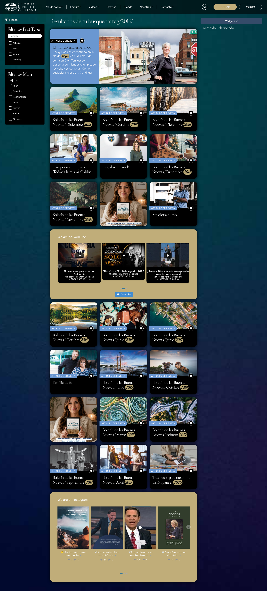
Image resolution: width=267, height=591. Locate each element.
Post (15, 48)
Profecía (17, 59)
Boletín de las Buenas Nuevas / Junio (119, 337)
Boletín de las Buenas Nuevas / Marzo (119, 432)
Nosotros (145, 7)
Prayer (16, 107)
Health (16, 113)
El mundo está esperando (72, 47)
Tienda (128, 7)
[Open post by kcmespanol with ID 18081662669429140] (107, 527)
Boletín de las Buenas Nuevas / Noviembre (72, 217)
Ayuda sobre (53, 7)
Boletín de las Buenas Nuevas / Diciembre (72, 122)
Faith (15, 85)
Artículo (17, 42)
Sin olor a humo (165, 214)
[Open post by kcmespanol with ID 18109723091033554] (73, 527)
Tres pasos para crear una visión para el (171, 480)
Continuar (86, 72)
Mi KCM (250, 7)
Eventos (111, 7)
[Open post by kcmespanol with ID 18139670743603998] (174, 527)
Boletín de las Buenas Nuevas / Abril (119, 480)
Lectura (74, 7)
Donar (225, 7)
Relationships (19, 96)
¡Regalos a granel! (116, 167)
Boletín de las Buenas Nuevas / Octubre (120, 122)
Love (15, 102)
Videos (93, 7)
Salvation (17, 91)
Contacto (166, 7)
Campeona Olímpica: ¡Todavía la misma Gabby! (72, 169)
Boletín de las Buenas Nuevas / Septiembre (72, 480)
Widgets (230, 21)
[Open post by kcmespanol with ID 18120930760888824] (140, 527)
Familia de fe (62, 382)
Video (16, 54)
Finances (17, 119)
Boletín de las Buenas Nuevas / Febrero (169, 432)
